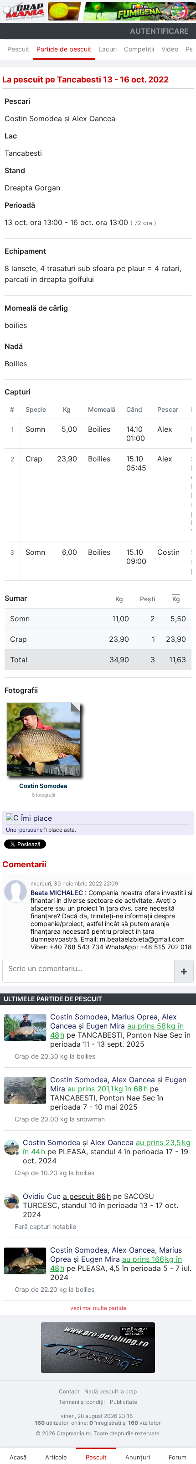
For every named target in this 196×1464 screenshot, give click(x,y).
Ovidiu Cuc (42, 1196)
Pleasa (72, 1151)
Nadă (14, 346)
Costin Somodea (33, 118)
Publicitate (123, 1401)
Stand (15, 170)
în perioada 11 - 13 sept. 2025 (120, 1039)
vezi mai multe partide (98, 1308)
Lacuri (107, 49)
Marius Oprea (135, 1016)
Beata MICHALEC (57, 892)
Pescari (17, 101)
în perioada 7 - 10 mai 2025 (106, 1102)
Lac (11, 135)
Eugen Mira (105, 1025)
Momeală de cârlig (36, 307)
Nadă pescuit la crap (110, 1391)
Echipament (25, 251)
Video (169, 49)
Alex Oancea (93, 118)
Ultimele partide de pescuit (53, 999)
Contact (69, 1391)
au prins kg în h (107, 1088)
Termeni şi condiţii (82, 1401)
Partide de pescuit (63, 49)
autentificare (159, 31)
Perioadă (20, 205)
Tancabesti (23, 153)
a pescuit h (87, 1196)
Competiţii (139, 49)
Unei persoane (24, 829)
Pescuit (18, 49)
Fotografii (21, 690)
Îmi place (36, 817)
